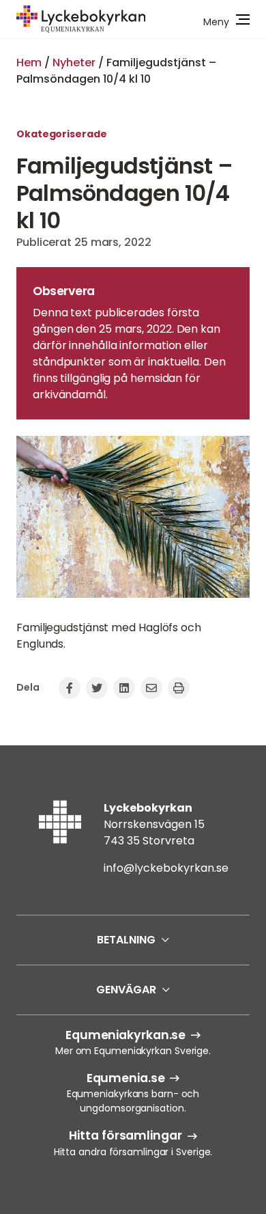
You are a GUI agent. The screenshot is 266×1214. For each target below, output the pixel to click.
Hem (29, 62)
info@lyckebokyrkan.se (166, 868)
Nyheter (74, 62)
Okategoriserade (61, 134)
